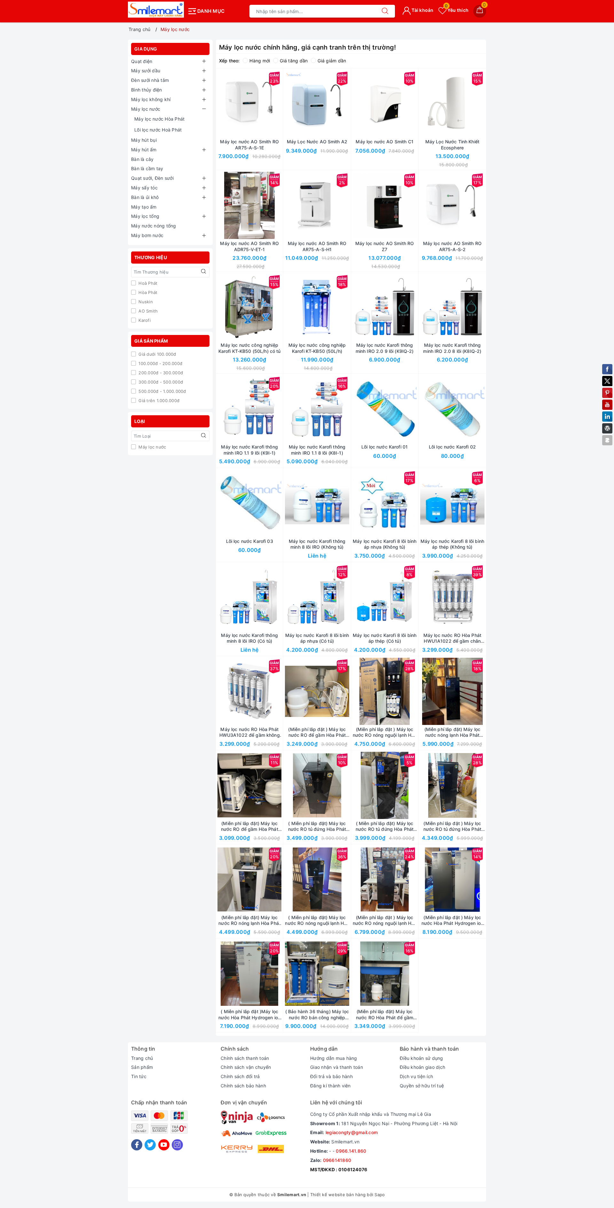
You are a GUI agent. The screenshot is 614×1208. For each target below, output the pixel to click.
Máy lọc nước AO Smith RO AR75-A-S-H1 (317, 246)
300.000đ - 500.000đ (160, 382)
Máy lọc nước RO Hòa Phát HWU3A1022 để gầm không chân (249, 732)
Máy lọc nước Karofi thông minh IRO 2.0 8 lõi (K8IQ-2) (452, 348)
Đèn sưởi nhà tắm (150, 80)
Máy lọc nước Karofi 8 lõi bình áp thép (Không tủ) (452, 544)
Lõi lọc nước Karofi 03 (249, 541)
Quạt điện (141, 61)
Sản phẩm (142, 1067)
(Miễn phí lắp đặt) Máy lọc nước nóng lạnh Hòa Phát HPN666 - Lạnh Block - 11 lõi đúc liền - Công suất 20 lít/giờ (452, 732)
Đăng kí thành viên (330, 1085)
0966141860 (337, 1160)
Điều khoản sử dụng (421, 1058)
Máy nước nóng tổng (153, 225)
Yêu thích (456, 10)
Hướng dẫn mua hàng (333, 1058)
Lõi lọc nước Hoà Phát (158, 129)
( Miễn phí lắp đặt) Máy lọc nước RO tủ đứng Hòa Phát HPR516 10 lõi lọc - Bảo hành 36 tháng (317, 826)
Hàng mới (259, 60)
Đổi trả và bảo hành (331, 1076)
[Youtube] (163, 1144)
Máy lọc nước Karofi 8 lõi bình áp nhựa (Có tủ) (317, 638)
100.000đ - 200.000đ (159, 363)
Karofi (144, 320)
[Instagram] (177, 1144)
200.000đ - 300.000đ (160, 372)
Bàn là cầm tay (147, 168)
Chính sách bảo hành (243, 1085)
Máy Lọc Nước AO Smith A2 (317, 141)
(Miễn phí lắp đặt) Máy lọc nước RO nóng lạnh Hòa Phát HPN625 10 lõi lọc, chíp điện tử (249, 920)
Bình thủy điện (146, 89)
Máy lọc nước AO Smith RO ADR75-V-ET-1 (249, 246)
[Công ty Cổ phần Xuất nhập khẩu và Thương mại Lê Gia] (156, 10)
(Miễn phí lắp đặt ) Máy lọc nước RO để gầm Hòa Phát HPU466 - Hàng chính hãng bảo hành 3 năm (316, 732)
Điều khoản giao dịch (422, 1067)
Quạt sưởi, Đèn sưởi (152, 178)
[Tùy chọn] (219, 785)
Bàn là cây (142, 159)
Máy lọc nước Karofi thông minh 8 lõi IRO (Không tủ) (317, 544)
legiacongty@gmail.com (352, 1132)
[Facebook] (136, 1144)
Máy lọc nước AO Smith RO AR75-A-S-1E (249, 144)
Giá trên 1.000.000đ (158, 400)
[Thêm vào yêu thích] (233, 103)
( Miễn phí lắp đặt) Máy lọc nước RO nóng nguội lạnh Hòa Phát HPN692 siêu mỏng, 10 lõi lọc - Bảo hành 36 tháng (317, 920)
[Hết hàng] (422, 103)
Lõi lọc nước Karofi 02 (452, 446)
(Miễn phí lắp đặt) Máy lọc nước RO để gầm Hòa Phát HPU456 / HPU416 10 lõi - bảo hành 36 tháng (249, 826)
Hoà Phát (147, 283)
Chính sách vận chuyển (246, 1067)
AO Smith (147, 311)
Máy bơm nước (147, 235)
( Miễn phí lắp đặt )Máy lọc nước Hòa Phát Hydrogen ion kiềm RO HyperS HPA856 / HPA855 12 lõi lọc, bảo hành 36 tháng (249, 1014)
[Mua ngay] (219, 103)
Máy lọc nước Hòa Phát (159, 119)
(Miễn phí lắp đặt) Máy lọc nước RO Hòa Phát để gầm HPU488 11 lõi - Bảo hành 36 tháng (384, 1014)
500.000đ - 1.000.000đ (161, 391)
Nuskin (145, 301)
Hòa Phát (147, 292)
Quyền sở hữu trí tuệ (422, 1085)
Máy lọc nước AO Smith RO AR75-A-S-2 (452, 246)
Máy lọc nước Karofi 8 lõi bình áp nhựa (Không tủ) (384, 544)
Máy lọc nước (145, 109)
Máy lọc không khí (150, 99)
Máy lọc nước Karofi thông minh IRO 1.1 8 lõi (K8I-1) (317, 449)
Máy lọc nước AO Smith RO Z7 (384, 246)
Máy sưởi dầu (145, 70)
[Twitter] (150, 1144)
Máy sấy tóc (144, 187)
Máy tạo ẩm (144, 207)
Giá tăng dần (294, 60)
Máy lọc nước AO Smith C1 (384, 141)
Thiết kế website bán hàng (338, 1194)
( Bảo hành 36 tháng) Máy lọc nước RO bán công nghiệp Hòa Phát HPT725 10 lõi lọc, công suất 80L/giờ (317, 1014)
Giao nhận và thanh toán (336, 1067)
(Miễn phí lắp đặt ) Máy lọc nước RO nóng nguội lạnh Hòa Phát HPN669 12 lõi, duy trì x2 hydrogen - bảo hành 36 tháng (385, 920)
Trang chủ (142, 1058)
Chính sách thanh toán (245, 1058)
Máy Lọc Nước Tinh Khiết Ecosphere (452, 144)
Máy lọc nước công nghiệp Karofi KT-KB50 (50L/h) (317, 348)
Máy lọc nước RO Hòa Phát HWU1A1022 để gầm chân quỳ (452, 638)
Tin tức (138, 1076)
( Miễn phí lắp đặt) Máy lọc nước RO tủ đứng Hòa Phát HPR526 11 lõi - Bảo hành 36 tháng (384, 826)
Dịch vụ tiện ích (416, 1076)
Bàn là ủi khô (145, 197)
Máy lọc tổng (145, 216)
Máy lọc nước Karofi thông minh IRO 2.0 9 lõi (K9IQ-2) (385, 348)
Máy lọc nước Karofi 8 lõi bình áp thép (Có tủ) (384, 638)
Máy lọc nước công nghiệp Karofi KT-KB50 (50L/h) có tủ (249, 348)
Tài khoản (422, 10)
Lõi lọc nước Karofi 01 (384, 446)
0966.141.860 (351, 1151)
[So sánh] (279, 103)
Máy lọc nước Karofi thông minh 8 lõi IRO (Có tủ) (249, 638)
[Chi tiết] (286, 503)
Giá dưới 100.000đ (156, 354)
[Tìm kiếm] (385, 11)
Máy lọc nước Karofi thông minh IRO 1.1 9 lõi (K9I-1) (249, 449)
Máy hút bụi (144, 140)
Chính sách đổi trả (240, 1076)
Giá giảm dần (332, 60)
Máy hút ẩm (144, 149)
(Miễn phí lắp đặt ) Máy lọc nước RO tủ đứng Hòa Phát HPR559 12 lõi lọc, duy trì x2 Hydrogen (452, 826)
